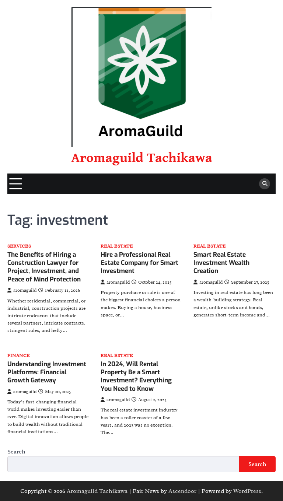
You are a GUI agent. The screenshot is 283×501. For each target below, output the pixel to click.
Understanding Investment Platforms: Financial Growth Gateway (46, 372)
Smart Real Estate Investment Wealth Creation (221, 263)
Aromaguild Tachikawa (141, 158)
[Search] (264, 183)
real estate (117, 246)
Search (16, 451)
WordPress (247, 491)
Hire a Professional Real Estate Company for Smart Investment (139, 263)
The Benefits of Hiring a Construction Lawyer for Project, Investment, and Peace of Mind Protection (44, 267)
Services (19, 246)
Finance (18, 355)
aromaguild (24, 290)
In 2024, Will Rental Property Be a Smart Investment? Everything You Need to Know (136, 376)
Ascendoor (182, 491)
